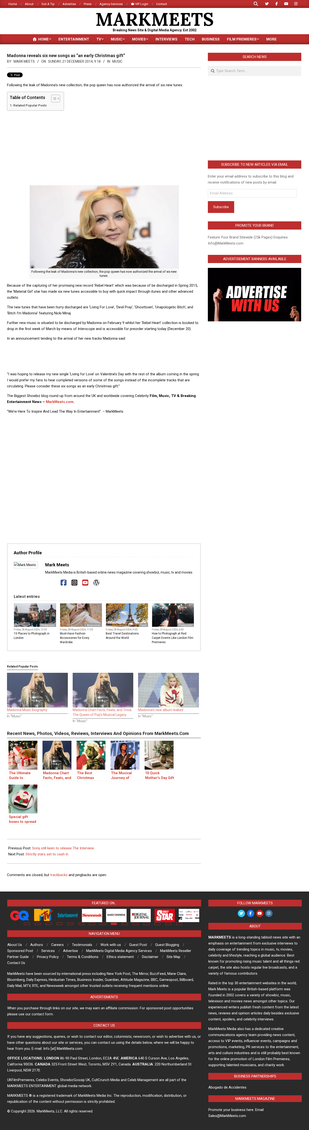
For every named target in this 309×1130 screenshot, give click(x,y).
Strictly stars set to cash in (47, 854)
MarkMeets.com (59, 402)
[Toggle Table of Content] (53, 98)
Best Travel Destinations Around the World (122, 636)
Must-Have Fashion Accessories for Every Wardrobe (74, 638)
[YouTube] (85, 583)
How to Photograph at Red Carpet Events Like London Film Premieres (172, 638)
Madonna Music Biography (27, 710)
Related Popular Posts (30, 105)
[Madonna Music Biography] (37, 690)
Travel (143, 625)
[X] (53, 583)
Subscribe (221, 207)
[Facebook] (63, 583)
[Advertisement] (104, 148)
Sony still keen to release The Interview (63, 848)
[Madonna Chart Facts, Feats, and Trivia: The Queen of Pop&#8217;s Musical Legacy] (103, 690)
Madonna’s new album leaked (160, 710)
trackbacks (59, 875)
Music (117, 61)
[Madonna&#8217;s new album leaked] (168, 690)
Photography (48, 625)
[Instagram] (74, 583)
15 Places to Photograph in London (31, 636)
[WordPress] (96, 583)
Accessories (94, 625)
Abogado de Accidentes (227, 1087)
